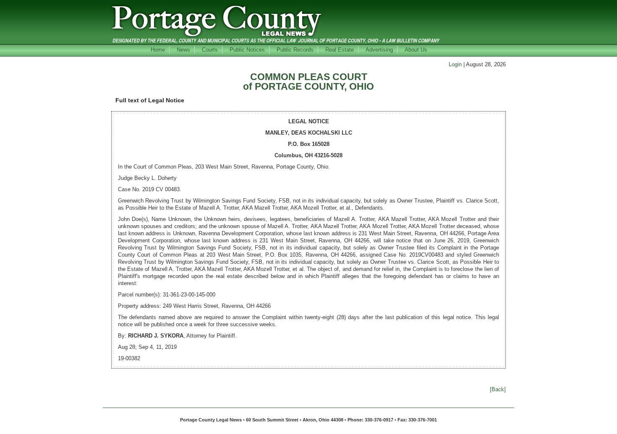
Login (455, 64)
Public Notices (247, 50)
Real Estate (339, 50)
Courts (210, 50)
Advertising (379, 50)
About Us (416, 50)
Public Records (295, 50)
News (183, 50)
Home (158, 50)
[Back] (498, 389)
